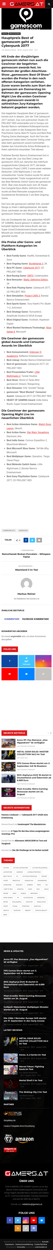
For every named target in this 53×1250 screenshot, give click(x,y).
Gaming (5, 33)
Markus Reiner (10, 50)
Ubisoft (28, 910)
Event (5, 880)
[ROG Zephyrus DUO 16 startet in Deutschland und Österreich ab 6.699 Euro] (8, 778)
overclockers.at (41, 1247)
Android (19, 872)
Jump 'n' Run (8, 889)
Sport (5, 906)
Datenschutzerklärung (24, 1244)
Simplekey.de (9, 1120)
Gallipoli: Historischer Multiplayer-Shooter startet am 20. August (26, 1008)
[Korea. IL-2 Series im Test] (11, 1058)
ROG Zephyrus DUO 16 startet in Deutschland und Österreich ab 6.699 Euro (34, 778)
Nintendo (34, 893)
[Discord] (33, 1228)
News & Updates (14, 33)
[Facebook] (10, 1220)
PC (18, 897)
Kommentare (11, 619)
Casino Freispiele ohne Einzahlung (19, 1126)
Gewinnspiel (42, 880)
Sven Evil (24, 758)
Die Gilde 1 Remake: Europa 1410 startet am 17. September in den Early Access (25, 1019)
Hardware (7, 885)
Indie (39, 885)
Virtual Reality (41, 910)
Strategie (25, 906)
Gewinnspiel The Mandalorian (32, 824)
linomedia (21, 1247)
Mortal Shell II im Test (30, 1080)
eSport (44, 876)
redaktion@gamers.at (32, 1204)
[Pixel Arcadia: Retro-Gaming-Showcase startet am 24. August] (8, 792)
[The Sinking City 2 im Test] (11, 1095)
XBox (5, 915)
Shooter (29, 902)
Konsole (20, 889)
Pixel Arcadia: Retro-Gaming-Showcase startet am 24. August (32, 791)
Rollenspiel (16, 902)
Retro (5, 902)
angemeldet (16, 636)
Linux (30, 889)
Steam (14, 906)
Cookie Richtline (40, 1244)
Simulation (41, 902)
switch (6, 910)
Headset (19, 885)
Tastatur (16, 910)
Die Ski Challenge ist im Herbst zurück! (30, 850)
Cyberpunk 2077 (9, 530)
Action (6, 868)
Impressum (9, 1244)
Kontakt (45, 1242)
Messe (5, 893)
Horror (30, 885)
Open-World (8, 897)
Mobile (23, 893)
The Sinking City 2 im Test (33, 1092)
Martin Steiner (28, 1096)
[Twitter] (18, 1220)
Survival (37, 906)
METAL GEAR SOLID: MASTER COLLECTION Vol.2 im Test (32, 753)
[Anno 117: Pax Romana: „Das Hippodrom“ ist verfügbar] (8, 743)
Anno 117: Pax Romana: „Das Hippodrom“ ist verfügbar (32, 741)
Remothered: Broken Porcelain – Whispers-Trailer (26, 555)
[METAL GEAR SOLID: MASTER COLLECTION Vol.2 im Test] (8, 755)
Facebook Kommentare (35, 619)
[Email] (41, 1220)
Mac (38, 889)
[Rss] (18, 1228)
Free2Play (16, 880)
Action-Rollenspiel (40, 868)
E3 (17, 876)
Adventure (7, 872)
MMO (14, 893)
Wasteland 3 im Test (26, 569)
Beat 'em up (7, 876)
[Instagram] (26, 1220)
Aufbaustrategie (34, 872)
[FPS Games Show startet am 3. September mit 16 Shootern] (8, 766)
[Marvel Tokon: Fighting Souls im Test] (11, 1070)
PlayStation (28, 897)
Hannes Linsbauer (27, 746)
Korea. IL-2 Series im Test (32, 1054)
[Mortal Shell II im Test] (11, 1083)
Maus (46, 889)
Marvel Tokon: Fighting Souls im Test (31, 1068)
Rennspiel (41, 897)
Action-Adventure (20, 868)
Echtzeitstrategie (30, 876)
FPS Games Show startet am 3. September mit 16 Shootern (33, 764)
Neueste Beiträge (14, 733)
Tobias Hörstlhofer (30, 1073)
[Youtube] (33, 1220)
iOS (46, 885)
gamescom (23, 530)
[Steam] (26, 1228)
